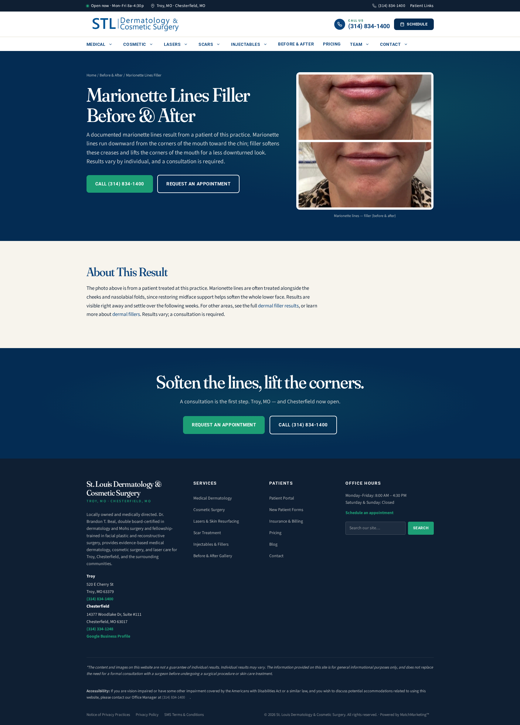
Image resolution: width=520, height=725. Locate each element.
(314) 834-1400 (391, 5)
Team (356, 44)
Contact (390, 44)
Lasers (172, 44)
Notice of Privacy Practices (108, 714)
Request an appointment (198, 184)
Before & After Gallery (212, 556)
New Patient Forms (286, 510)
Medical (96, 44)
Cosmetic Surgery (209, 510)
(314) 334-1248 (100, 629)
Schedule (417, 24)
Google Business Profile (108, 636)
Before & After (296, 44)
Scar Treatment (207, 533)
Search (420, 528)
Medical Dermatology (212, 498)
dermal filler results (278, 306)
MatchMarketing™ (414, 714)
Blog (273, 544)
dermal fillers (126, 314)
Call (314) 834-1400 (119, 184)
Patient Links (422, 5)
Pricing (332, 44)
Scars (206, 44)
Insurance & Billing (286, 521)
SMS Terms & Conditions (184, 714)
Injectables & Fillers (211, 544)
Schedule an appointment (369, 513)
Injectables (245, 44)
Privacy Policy (147, 714)
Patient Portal (281, 498)
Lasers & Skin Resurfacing (216, 521)
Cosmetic (134, 44)
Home (91, 75)
